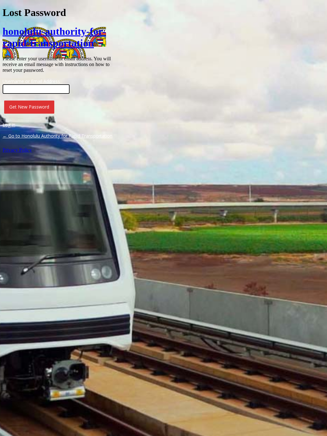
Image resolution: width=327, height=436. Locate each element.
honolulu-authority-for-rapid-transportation (54, 37)
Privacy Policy (17, 150)
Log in (9, 125)
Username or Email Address (31, 81)
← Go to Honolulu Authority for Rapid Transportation (57, 136)
